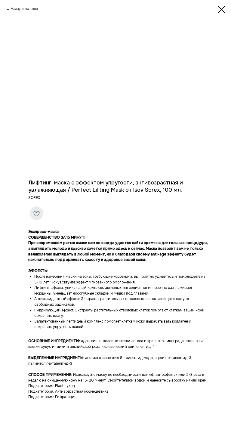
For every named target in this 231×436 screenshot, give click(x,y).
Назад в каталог (25, 8)
